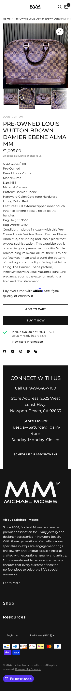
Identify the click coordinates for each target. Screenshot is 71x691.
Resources (14, 617)
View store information (27, 341)
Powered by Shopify (28, 669)
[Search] (59, 7)
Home (6, 18)
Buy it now (35, 320)
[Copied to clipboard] (36, 351)
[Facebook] (5, 351)
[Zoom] (60, 31)
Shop (8, 603)
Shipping (8, 155)
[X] (13, 351)
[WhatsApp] (29, 351)
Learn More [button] (11, 582)
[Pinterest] (21, 351)
